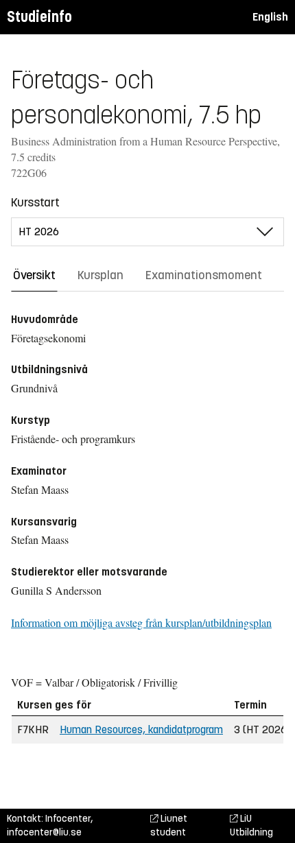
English (270, 16)
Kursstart (35, 202)
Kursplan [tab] (100, 275)
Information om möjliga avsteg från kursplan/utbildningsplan (141, 622)
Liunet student (168, 825)
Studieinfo (39, 17)
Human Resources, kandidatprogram (141, 729)
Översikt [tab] (34, 275)
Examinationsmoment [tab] (203, 275)
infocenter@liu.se (44, 832)
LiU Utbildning (251, 825)
